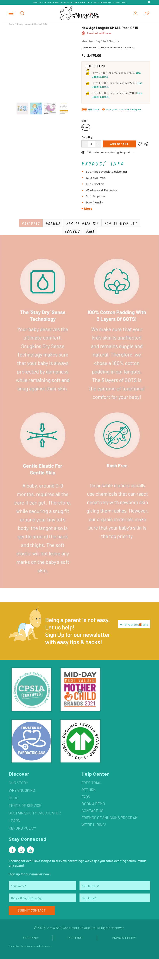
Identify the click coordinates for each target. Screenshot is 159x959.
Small (85, 127)
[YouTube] (30, 849)
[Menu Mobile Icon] (11, 13)
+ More (86, 209)
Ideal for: (87, 41)
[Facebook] (12, 849)
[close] (149, 2)
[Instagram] (21, 849)
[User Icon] (136, 13)
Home (11, 24)
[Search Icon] (22, 13)
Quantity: (87, 137)
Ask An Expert (133, 109)
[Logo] (79, 13)
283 (89, 152)
